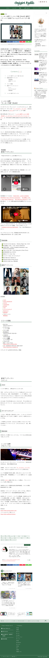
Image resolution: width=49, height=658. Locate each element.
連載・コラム (19, 651)
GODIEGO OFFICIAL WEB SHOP (10, 227)
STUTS (5, 303)
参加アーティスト (12, 81)
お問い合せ (13, 656)
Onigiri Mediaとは (6, 628)
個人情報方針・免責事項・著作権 (8, 635)
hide (20, 71)
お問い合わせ (27, 8)
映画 (18, 629)
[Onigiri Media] (24, 5)
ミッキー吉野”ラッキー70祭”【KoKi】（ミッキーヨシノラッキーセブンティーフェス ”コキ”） (15, 116)
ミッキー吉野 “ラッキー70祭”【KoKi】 (15, 76)
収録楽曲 (10, 79)
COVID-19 (19, 642)
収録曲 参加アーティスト (12, 77)
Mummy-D (5, 310)
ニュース (14, 8)
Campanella (6, 304)
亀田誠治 (5, 315)
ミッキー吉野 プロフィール (13, 93)
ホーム (8, 8)
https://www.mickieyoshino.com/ (8, 510)
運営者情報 (38, 43)
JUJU (10, 87)
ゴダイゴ (11, 110)
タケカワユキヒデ (12, 89)
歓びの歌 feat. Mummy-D (21, 199)
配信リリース (27, 536)
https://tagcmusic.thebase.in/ (10, 347)
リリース (16, 536)
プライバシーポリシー (37, 8)
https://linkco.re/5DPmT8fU (10, 344)
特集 (20, 8)
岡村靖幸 (10, 90)
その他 (18, 635)
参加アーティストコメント (12, 85)
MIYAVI (5, 306)
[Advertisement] (16, 525)
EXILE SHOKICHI (7, 301)
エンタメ (18, 644)
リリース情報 (10, 83)
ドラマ (18, 633)
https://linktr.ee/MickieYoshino (8, 514)
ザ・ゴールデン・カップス (19, 108)
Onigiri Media (39, 88)
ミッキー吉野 (21, 536)
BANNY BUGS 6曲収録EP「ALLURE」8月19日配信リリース (40, 97)
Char (4, 307)
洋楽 (18, 640)
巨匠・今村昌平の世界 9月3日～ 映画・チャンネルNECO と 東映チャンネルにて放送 (40, 92)
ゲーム (18, 631)
